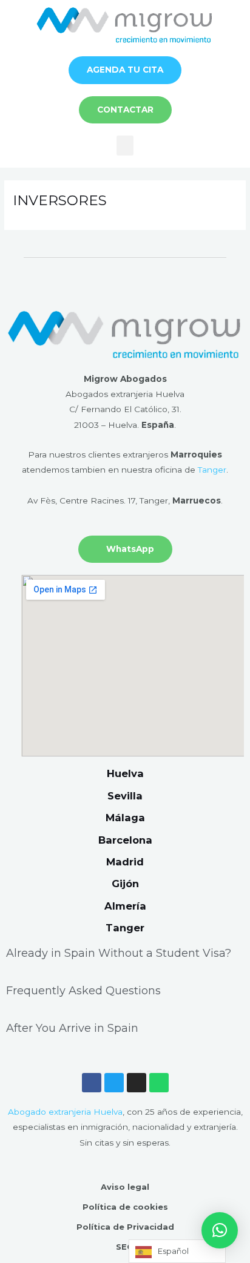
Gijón (125, 884)
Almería (125, 906)
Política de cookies (125, 1207)
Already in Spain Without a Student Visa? (118, 953)
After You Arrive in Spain (72, 1028)
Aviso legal (125, 1187)
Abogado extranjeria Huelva (65, 1112)
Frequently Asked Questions (83, 990)
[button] (125, 146)
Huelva (125, 773)
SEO (125, 1247)
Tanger (212, 469)
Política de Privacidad (125, 1227)
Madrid (125, 862)
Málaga (125, 818)
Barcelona (125, 840)
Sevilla (125, 796)
